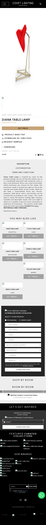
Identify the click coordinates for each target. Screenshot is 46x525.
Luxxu (34, 232)
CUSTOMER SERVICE (18, 507)
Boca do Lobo (12, 254)
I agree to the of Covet (20, 491)
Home (4, 115)
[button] (43, 391)
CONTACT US (30, 507)
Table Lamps (12, 115)
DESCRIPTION (23, 164)
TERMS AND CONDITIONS (23, 172)
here (37, 206)
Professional (12, 320)
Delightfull (9, 122)
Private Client (26, 320)
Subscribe (33, 486)
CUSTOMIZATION (23, 168)
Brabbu (33, 272)
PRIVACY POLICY (28, 365)
